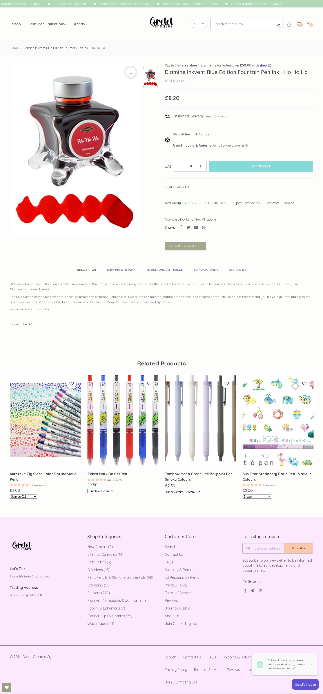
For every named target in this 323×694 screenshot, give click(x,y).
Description (86, 270)
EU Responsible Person (165, 270)
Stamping (98, 585)
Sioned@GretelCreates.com (30, 576)
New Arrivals (100, 547)
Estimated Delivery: (188, 116)
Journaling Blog (177, 608)
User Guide (237, 270)
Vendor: (273, 203)
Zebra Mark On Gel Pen (107, 474)
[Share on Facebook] (180, 227)
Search (170, 547)
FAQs (169, 562)
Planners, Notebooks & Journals (116, 600)
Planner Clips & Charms (109, 616)
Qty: (168, 166)
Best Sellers (99, 562)
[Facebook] (245, 591)
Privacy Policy (176, 585)
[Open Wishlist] (6, 687)
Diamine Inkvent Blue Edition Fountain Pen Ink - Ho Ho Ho (236, 72)
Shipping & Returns (180, 570)
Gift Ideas (98, 570)
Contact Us (174, 554)
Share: (170, 227)
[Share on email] (196, 227)
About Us (172, 616)
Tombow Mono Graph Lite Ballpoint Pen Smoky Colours (198, 477)
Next (314, 440)
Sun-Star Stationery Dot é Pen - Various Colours (277, 477)
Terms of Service (178, 593)
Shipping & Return (121, 270)
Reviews (171, 600)
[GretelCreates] (161, 24)
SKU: (206, 203)
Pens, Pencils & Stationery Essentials (120, 577)
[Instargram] (260, 591)
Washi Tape (100, 623)
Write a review (175, 80)
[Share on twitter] (188, 227)
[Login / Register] (289, 24)
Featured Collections (47, 24)
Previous (9, 440)
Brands (79, 24)
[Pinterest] (253, 591)
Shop (17, 24)
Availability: (173, 203)
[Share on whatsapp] (204, 227)
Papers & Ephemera (106, 608)
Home (14, 48)
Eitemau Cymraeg (105, 554)
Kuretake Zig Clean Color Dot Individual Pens (43, 477)
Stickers (98, 593)
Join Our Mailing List (181, 623)
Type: (237, 203)
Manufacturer (206, 270)
